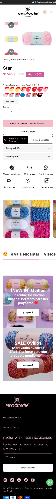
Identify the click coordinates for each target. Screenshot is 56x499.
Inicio (5, 59)
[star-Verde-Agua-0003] (11, 95)
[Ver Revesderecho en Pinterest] (26, 480)
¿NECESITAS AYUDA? (12, 418)
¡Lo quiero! (28, 312)
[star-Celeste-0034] (17, 95)
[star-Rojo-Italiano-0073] (34, 89)
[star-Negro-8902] (39, 95)
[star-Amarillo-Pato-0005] (11, 89)
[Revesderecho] (28, 12)
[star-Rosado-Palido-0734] (5, 95)
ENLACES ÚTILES (11, 428)
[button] (45, 12)
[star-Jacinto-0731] (22, 95)
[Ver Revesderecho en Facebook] (19, 480)
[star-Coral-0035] (28, 89)
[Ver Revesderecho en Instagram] (5, 480)
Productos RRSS (19, 59)
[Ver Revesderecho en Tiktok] (12, 480)
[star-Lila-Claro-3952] (28, 95)
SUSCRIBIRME (28, 467)
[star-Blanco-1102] (5, 89)
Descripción (12, 156)
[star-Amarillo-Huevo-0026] (17, 89)
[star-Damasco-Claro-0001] (22, 89)
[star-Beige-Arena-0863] (34, 95)
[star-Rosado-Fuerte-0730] (45, 89)
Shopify (10, 491)
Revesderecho (17, 488)
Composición (13, 148)
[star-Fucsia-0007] (39, 89)
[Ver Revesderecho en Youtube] (32, 480)
